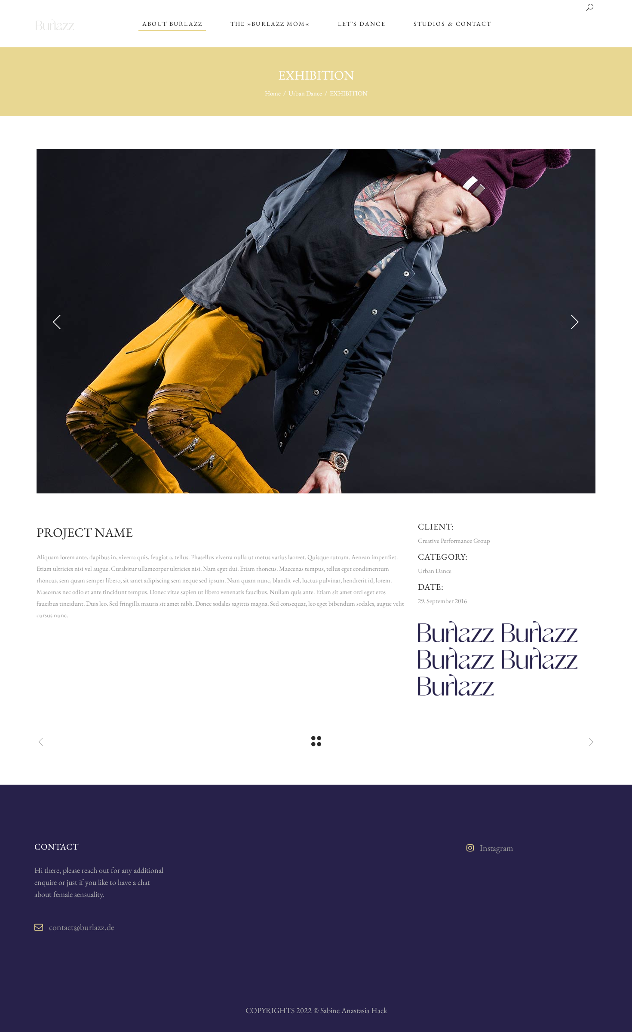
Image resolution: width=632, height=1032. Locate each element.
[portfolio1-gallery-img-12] (316, 321)
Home (273, 93)
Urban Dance (305, 93)
